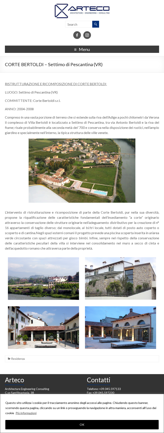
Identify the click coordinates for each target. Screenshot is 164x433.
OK (82, 424)
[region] (82, 413)
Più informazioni (26, 413)
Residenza (18, 358)
